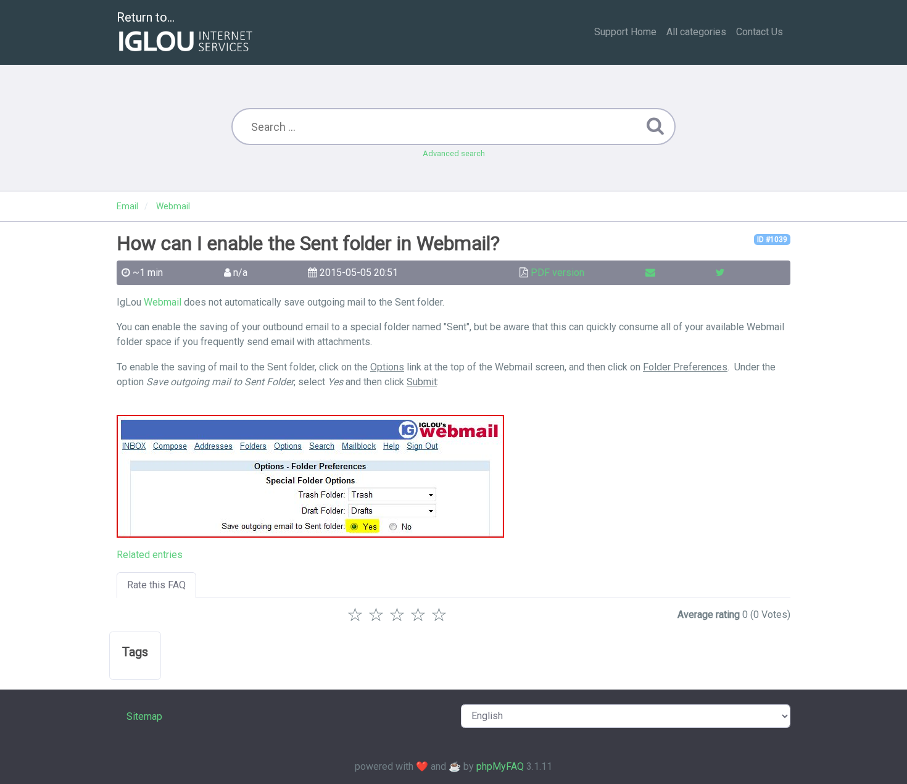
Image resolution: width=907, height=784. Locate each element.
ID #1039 (772, 239)
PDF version (557, 272)
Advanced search (454, 153)
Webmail (162, 302)
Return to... (146, 17)
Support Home (625, 32)
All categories (696, 32)
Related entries (150, 555)
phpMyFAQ (500, 766)
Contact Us (759, 32)
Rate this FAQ (156, 585)
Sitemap (144, 716)
